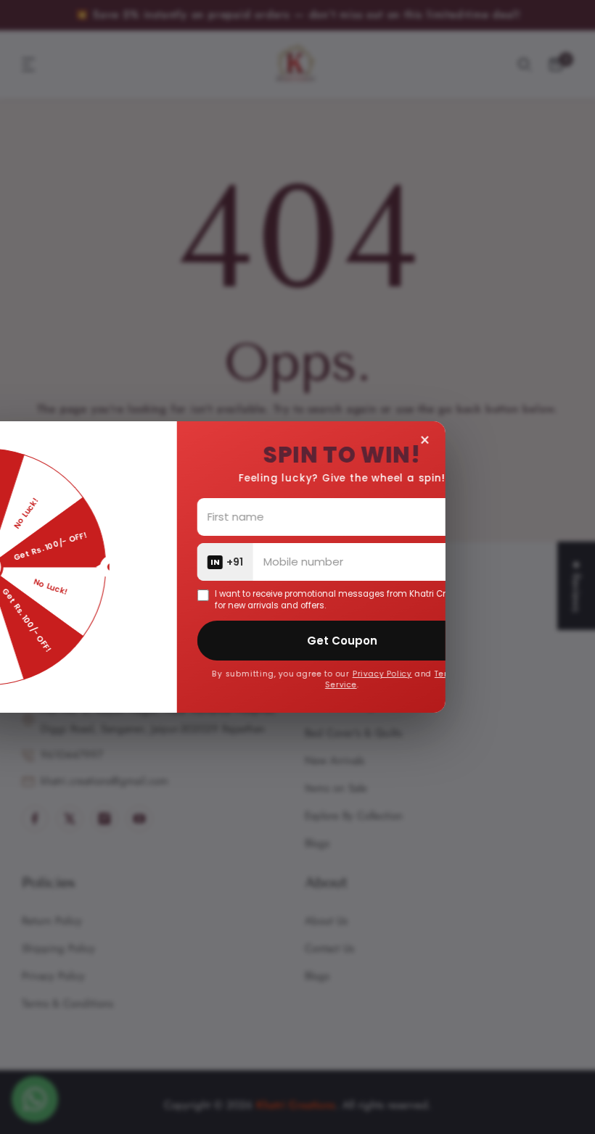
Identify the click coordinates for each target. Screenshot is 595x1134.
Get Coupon (416, 640)
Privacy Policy (456, 674)
